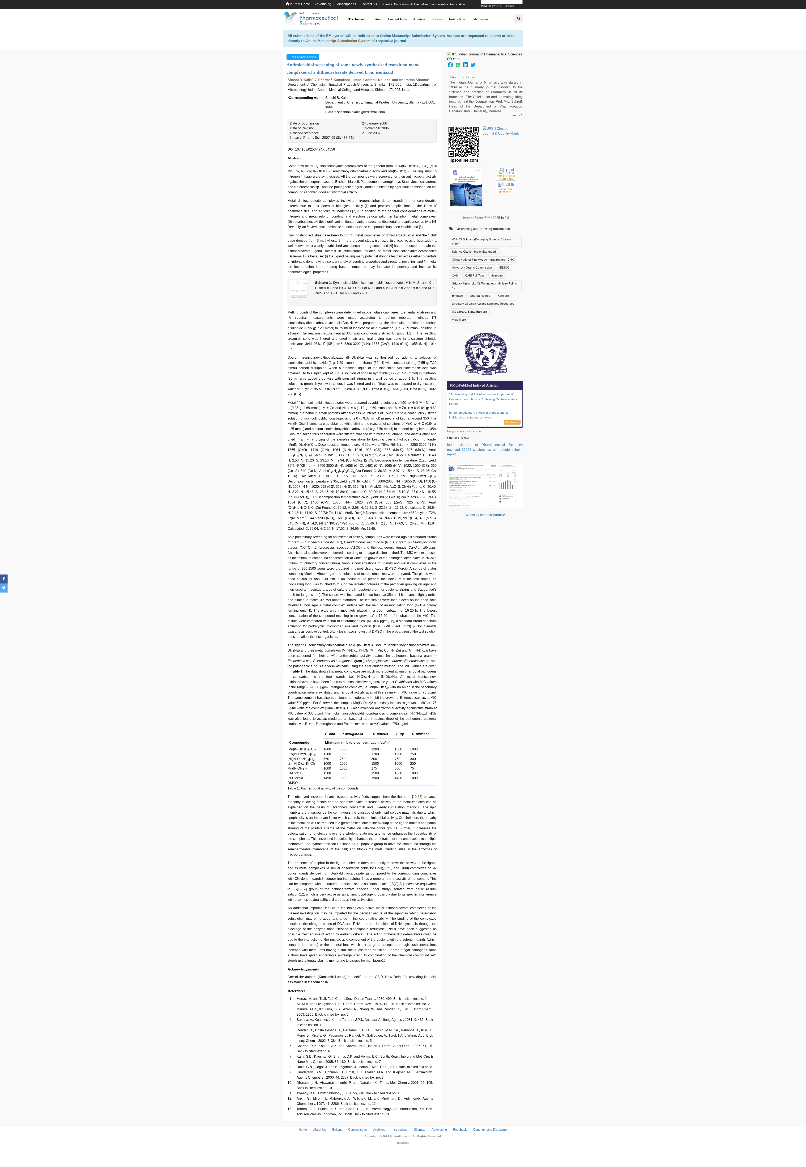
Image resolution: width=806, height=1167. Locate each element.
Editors (377, 19)
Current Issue (397, 19)
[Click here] (403, 1143)
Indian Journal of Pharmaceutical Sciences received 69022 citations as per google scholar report (485, 449)
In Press (437, 19)
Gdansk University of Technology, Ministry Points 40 (484, 285)
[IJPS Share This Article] (450, 64)
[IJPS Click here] (485, 485)
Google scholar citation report (465, 431)
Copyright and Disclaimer (490, 1129)
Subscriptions (346, 4)
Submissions (480, 19)
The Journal (356, 19)
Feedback (460, 1129)
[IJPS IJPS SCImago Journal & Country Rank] (501, 131)
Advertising (322, 4)
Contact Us (368, 4)
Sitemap (419, 1129)
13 (419, 797)
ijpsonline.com (400, 1136)
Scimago (497, 275)
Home (302, 1129)
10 (415, 797)
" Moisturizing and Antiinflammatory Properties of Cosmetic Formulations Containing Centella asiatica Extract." (483, 399)
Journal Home (299, 4)
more (517, 115)
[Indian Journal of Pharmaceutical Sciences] (310, 19)
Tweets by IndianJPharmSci (485, 515)
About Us (319, 1129)
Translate (508, 5)
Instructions (457, 19)
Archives (419, 19)
